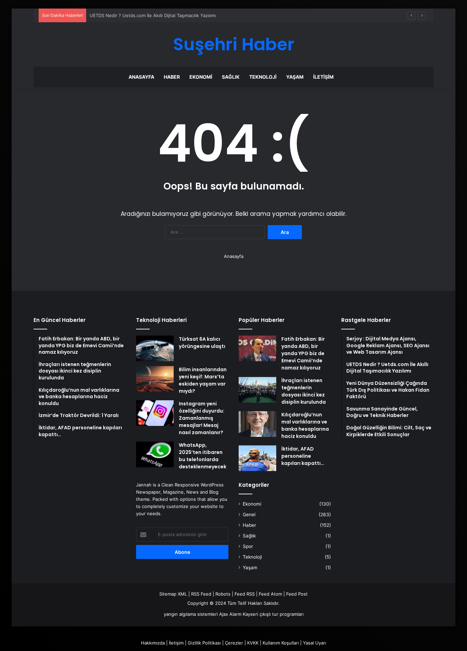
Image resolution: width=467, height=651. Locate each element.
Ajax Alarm (230, 614)
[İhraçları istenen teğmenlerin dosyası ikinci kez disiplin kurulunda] (257, 390)
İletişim (323, 77)
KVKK (252, 643)
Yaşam (295, 77)
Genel (249, 514)
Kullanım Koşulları (281, 643)
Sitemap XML (173, 594)
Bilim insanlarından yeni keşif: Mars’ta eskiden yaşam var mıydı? (203, 380)
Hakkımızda (153, 643)
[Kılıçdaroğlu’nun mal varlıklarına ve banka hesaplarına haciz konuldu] (257, 424)
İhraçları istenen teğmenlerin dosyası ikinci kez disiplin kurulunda (303, 391)
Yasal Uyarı (314, 643)
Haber (172, 77)
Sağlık (231, 77)
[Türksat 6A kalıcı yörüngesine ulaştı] (155, 348)
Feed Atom (270, 594)
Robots (222, 594)
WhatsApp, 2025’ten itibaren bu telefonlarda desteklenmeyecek (202, 456)
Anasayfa (141, 77)
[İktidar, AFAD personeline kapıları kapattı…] (257, 458)
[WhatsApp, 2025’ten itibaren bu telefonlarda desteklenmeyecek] (155, 454)
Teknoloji (263, 77)
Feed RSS (245, 594)
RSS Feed (201, 594)
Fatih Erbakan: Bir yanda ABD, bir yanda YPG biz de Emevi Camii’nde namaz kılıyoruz (303, 353)
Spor (248, 546)
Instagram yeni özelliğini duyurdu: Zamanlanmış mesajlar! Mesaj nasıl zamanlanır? (201, 418)
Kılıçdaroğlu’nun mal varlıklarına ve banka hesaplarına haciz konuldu (305, 425)
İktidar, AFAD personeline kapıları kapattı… (302, 456)
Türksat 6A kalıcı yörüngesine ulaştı (202, 343)
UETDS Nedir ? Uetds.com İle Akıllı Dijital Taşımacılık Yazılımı (153, 15)
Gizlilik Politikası (204, 643)
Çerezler (234, 643)
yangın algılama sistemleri (191, 614)
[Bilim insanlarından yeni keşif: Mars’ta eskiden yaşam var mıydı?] (155, 379)
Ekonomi (200, 77)
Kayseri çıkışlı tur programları (273, 614)
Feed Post (297, 594)
